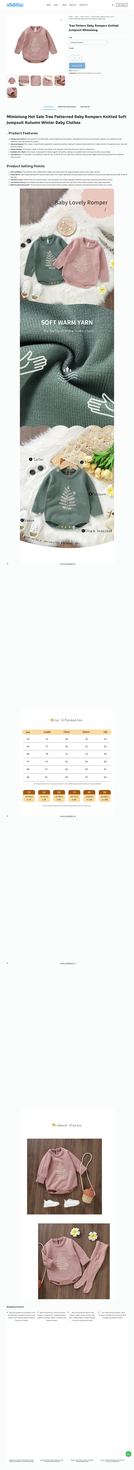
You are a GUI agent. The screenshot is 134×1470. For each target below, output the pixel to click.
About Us (72, 5)
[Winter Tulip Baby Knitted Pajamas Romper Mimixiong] (82, 1384)
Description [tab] (48, 107)
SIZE (70, 38)
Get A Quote (122, 5)
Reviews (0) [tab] (85, 107)
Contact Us (83, 5)
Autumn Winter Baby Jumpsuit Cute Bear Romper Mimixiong (51, 1460)
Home (48, 5)
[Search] (112, 5)
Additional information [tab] (67, 107)
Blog (64, 5)
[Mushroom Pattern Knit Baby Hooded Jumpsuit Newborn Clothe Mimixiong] (21, 1384)
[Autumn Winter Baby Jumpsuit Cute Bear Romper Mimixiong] (52, 1384)
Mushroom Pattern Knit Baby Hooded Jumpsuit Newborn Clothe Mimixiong (21, 1460)
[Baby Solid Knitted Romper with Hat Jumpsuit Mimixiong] (112, 1384)
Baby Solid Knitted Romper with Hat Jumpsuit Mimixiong (112, 1460)
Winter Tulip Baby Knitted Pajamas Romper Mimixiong (82, 1460)
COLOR (71, 48)
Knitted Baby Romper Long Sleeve (89, 73)
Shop (56, 5)
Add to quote (77, 66)
